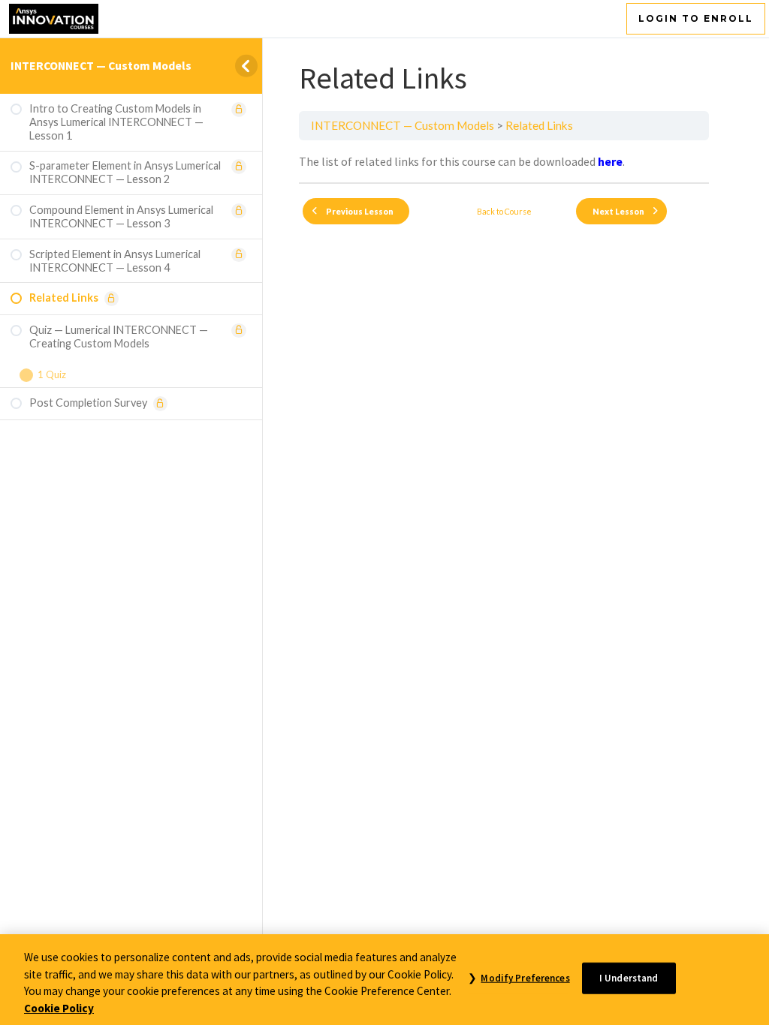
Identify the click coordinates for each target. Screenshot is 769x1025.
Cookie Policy (59, 1008)
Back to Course (504, 211)
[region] (384, 979)
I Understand (629, 978)
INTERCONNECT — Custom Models (101, 65)
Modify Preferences (525, 978)
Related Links (539, 125)
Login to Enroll (695, 18)
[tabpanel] (504, 161)
